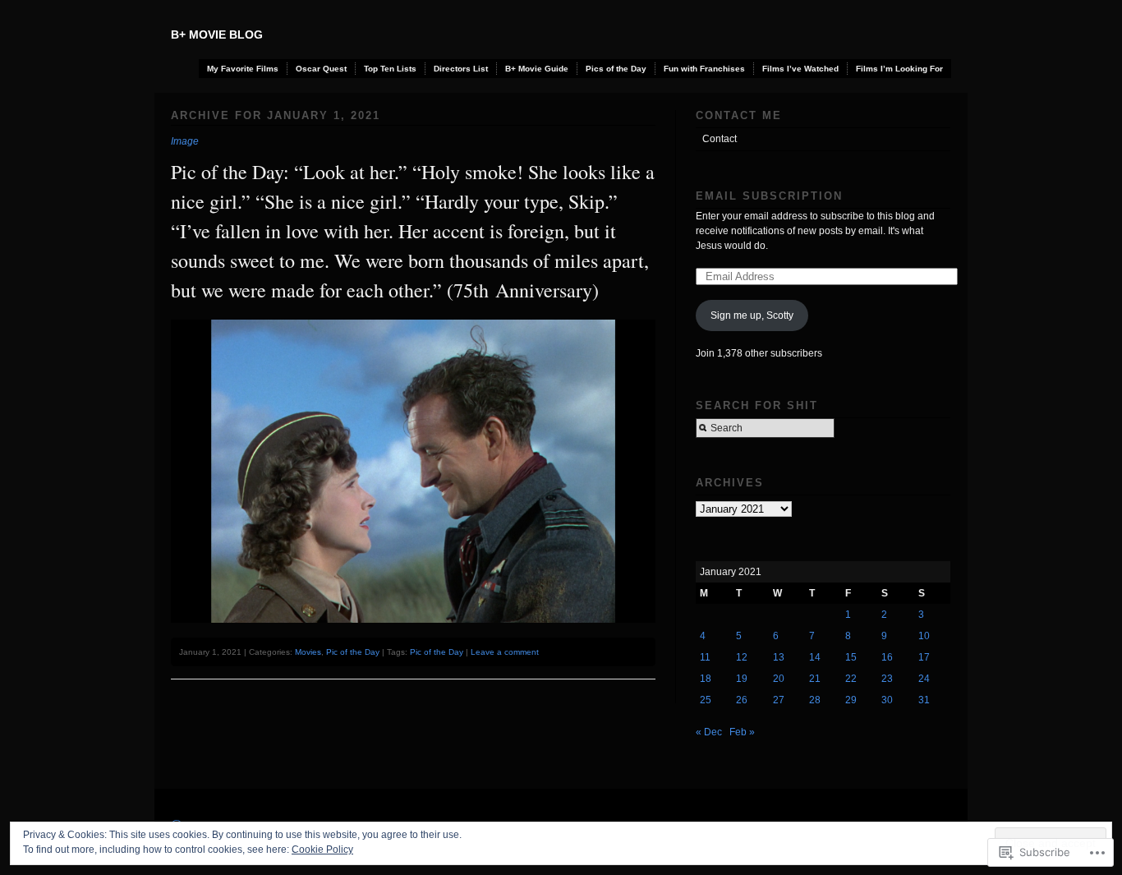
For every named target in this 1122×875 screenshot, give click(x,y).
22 (851, 678)
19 (741, 678)
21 (815, 678)
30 (887, 700)
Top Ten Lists (390, 68)
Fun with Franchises (704, 68)
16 (887, 657)
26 (741, 700)
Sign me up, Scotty (751, 315)
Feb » (742, 732)
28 (815, 700)
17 (924, 657)
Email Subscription (769, 196)
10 (924, 636)
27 (778, 700)
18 (705, 678)
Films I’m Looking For (899, 68)
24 (924, 678)
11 (705, 657)
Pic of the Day (352, 651)
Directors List (461, 68)
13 (778, 657)
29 (851, 700)
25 (705, 700)
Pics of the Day (616, 68)
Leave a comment (505, 651)
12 (741, 657)
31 (924, 700)
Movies (308, 651)
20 (778, 678)
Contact (719, 139)
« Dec (709, 732)
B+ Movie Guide (536, 68)
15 (851, 657)
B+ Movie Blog (217, 34)
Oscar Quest (321, 68)
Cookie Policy (322, 849)
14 (815, 657)
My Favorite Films (242, 68)
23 (887, 678)
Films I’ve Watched (800, 68)
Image (185, 141)
